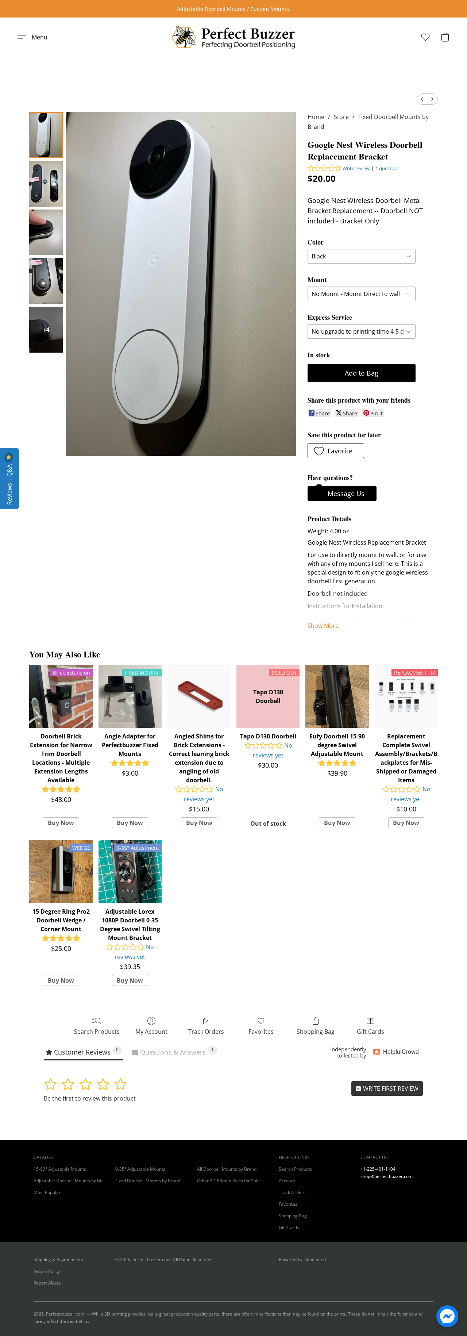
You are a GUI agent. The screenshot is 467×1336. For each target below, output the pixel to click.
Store (341, 117)
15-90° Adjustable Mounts (60, 1169)
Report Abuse (47, 1283)
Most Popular (47, 1192)
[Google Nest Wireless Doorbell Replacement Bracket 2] (46, 232)
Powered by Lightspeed (302, 1259)
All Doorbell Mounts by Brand (226, 1169)
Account (287, 1181)
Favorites (261, 1032)
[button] (233, 37)
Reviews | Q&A (9, 484)
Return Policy (47, 1271)
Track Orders (206, 1032)
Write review (356, 168)
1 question (386, 168)
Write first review (390, 1088)
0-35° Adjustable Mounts (140, 1169)
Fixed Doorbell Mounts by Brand (147, 1181)
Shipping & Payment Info (58, 1259)
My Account (151, 1032)
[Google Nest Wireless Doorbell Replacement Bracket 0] (46, 135)
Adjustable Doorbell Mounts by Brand (70, 1181)
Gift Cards (370, 1032)
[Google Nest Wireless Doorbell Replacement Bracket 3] (46, 281)
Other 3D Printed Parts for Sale (228, 1181)
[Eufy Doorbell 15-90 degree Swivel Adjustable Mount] (336, 696)
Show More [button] (323, 626)
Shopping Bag (316, 1032)
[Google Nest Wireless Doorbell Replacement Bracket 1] (46, 184)
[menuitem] (422, 99)
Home (316, 117)
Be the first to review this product (90, 1098)
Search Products (97, 1032)
